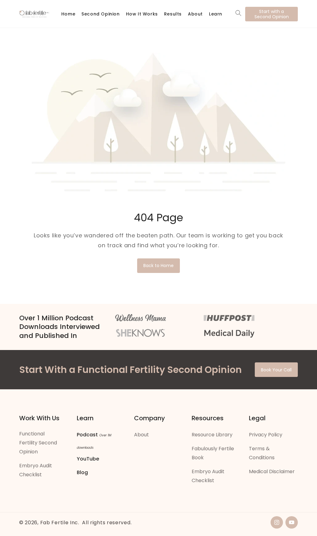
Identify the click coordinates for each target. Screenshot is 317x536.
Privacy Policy (265, 434)
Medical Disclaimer (272, 471)
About (141, 434)
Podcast (87, 434)
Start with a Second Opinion (271, 14)
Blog (82, 472)
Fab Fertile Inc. (59, 522)
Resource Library (212, 434)
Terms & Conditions (262, 453)
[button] (238, 13)
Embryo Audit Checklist (35, 470)
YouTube (88, 458)
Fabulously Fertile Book (213, 453)
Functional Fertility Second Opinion (38, 442)
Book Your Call (276, 370)
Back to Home (158, 265)
